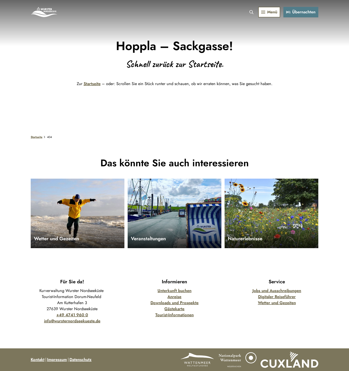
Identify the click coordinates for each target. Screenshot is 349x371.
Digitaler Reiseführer (277, 297)
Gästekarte (174, 309)
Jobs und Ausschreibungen (276, 291)
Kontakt (37, 360)
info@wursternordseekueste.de (72, 321)
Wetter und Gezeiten (277, 303)
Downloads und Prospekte (174, 303)
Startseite (92, 84)
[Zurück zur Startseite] (44, 12)
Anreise (174, 297)
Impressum (57, 360)
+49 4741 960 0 (72, 315)
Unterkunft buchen (174, 291)
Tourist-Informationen (174, 315)
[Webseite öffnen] (197, 360)
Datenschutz (80, 360)
